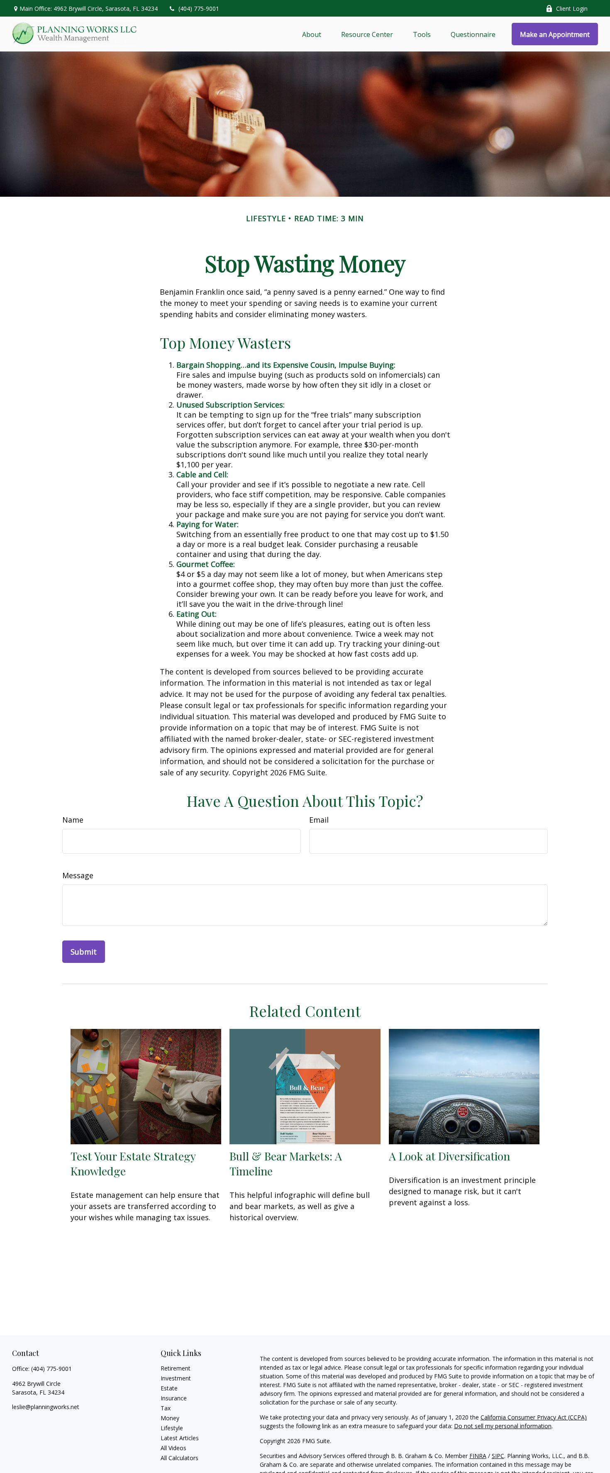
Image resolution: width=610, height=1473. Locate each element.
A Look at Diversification (449, 1155)
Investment (176, 1378)
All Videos (173, 1448)
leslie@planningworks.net (45, 1407)
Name (72, 820)
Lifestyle (172, 1428)
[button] (311, 34)
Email (319, 820)
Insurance (174, 1398)
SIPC (498, 1456)
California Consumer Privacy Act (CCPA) (534, 1417)
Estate (169, 1388)
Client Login (572, 8)
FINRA (477, 1456)
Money (170, 1418)
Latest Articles (180, 1438)
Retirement (175, 1368)
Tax (166, 1408)
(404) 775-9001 (198, 8)
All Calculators (179, 1458)
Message (77, 875)
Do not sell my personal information (502, 1426)
